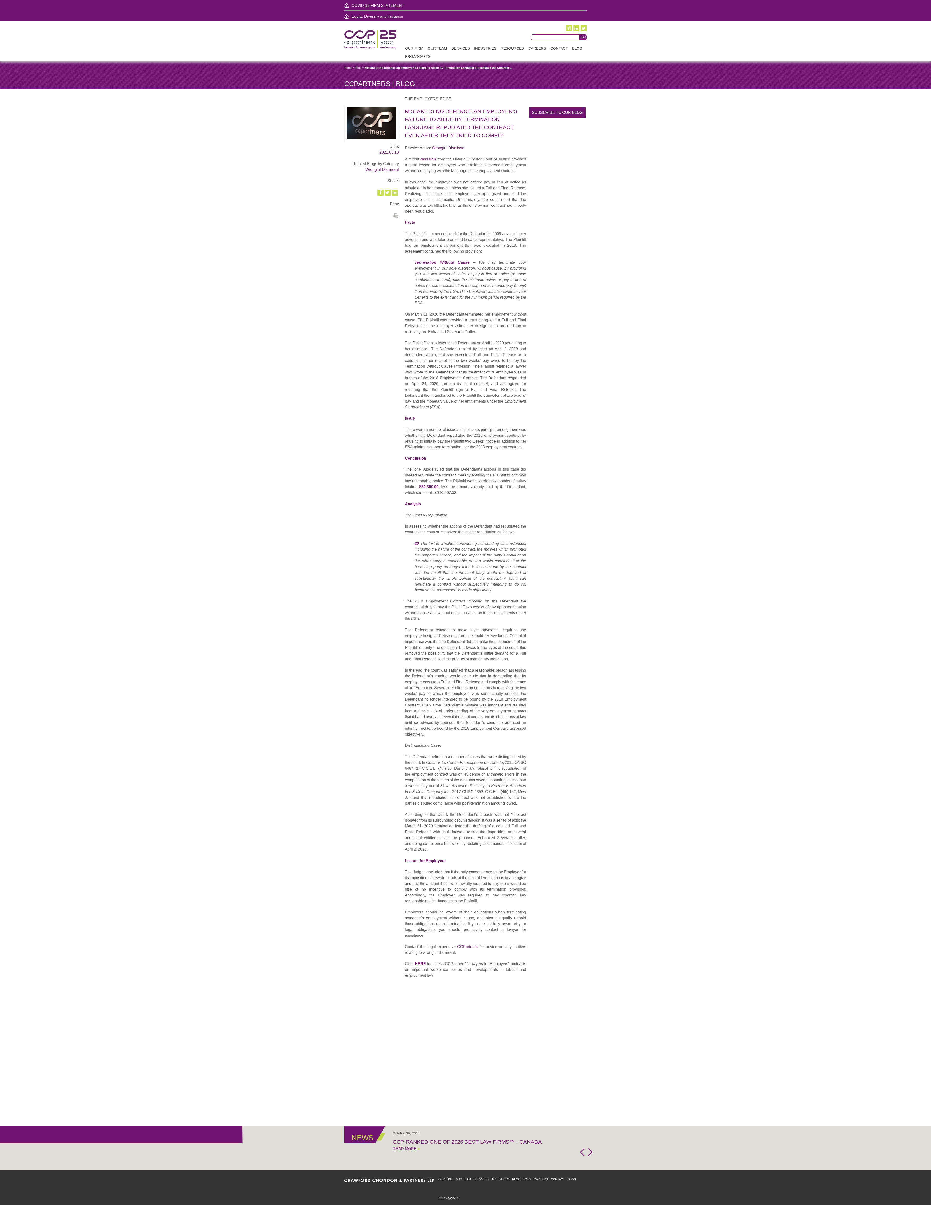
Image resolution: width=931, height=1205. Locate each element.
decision (428, 159)
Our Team (463, 1179)
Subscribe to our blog (557, 113)
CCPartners (467, 947)
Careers (541, 1179)
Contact (558, 1179)
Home (348, 68)
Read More (405, 1149)
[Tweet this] (388, 193)
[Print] (396, 217)
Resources (521, 1179)
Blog (358, 68)
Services (481, 1179)
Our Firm (445, 1179)
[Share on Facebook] (380, 193)
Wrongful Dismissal (382, 169)
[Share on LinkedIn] (395, 193)
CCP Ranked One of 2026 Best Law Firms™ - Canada (467, 1142)
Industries (500, 1179)
